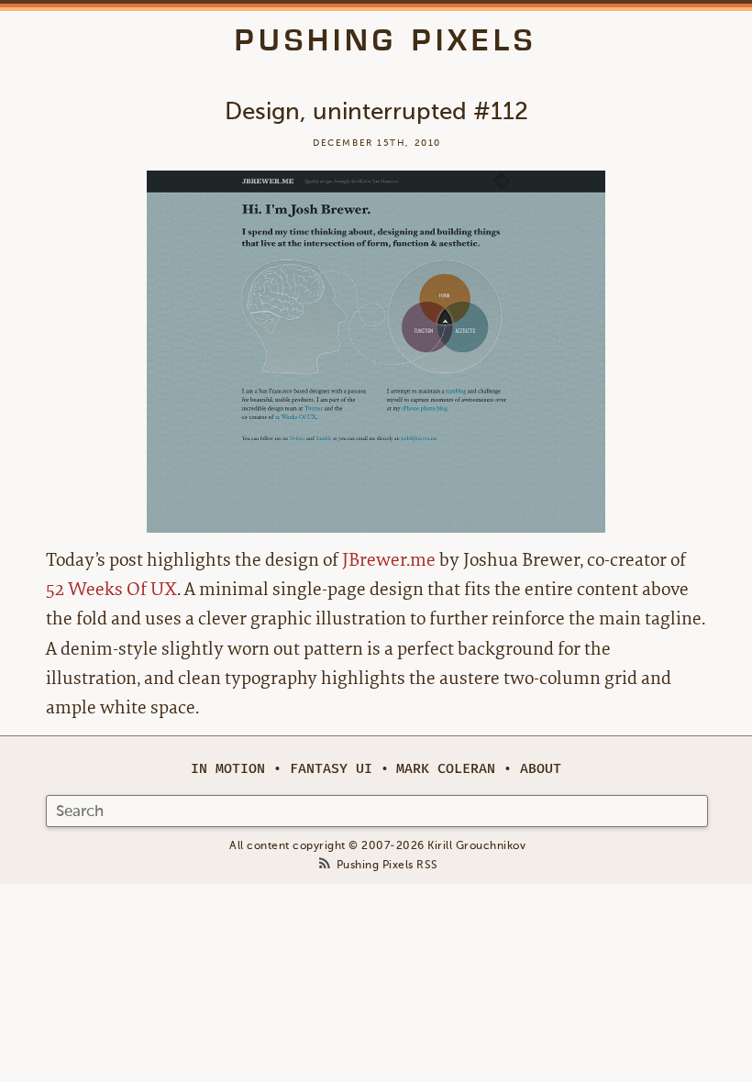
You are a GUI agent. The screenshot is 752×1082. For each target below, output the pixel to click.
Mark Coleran (445, 769)
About (540, 769)
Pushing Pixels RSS (387, 865)
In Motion (228, 769)
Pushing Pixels (385, 40)
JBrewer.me (389, 559)
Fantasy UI (331, 769)
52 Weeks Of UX (111, 589)
